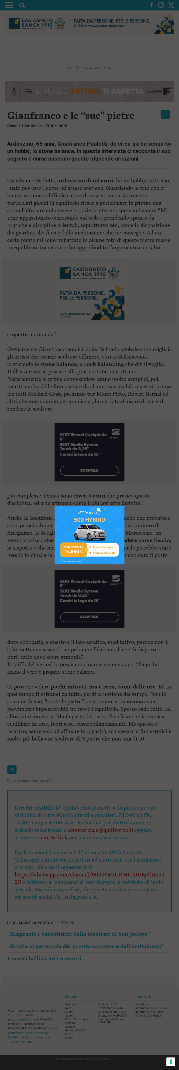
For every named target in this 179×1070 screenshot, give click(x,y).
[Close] (124, 506)
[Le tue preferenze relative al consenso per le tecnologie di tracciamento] (170, 1061)
